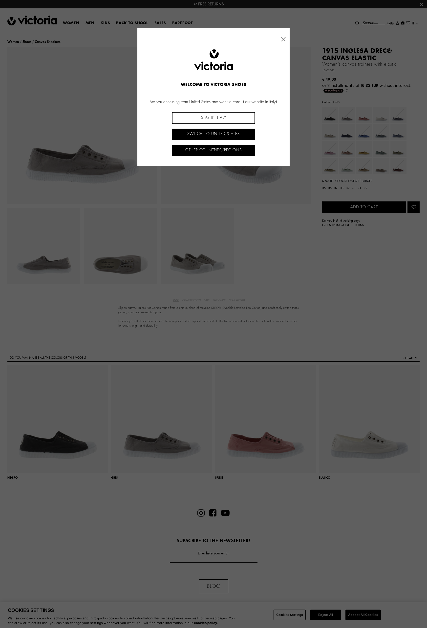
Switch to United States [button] (213, 134)
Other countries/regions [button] (213, 150)
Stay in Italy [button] (213, 117)
